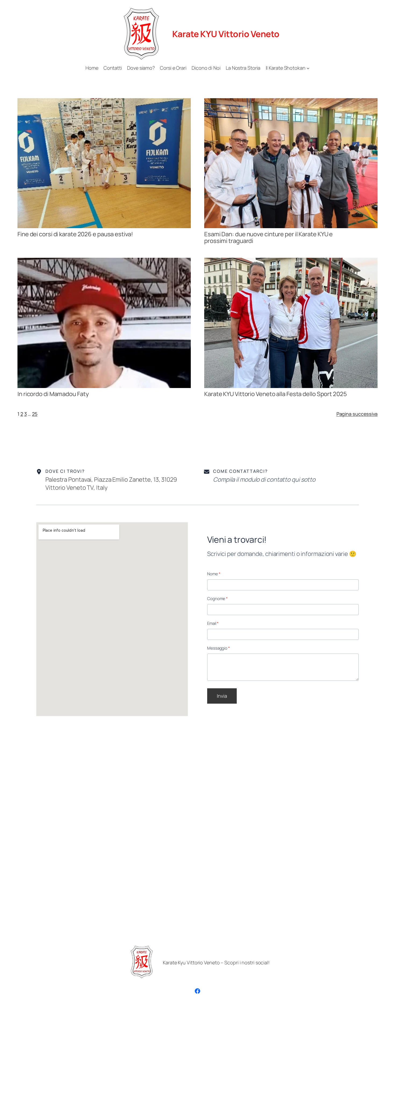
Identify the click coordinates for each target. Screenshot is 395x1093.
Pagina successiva (357, 414)
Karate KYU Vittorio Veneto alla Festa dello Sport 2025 (275, 394)
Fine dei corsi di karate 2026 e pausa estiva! (75, 234)
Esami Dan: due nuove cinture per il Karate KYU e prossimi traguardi (268, 237)
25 (34, 414)
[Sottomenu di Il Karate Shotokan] (308, 67)
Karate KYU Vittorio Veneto (225, 34)
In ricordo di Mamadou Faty (53, 394)
